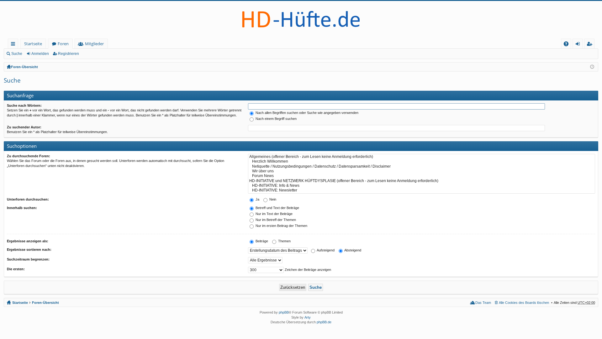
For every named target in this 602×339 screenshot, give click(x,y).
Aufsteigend (325, 250)
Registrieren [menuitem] (590, 45)
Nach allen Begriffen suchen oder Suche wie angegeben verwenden (306, 113)
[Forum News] (421, 176)
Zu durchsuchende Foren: (28, 156)
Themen (284, 241)
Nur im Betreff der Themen (275, 220)
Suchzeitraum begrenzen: (28, 259)
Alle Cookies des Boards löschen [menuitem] (524, 302)
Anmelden (40, 53)
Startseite (33, 43)
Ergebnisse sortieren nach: (29, 249)
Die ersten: (16, 269)
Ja (257, 199)
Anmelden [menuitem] (579, 45)
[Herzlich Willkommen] (421, 161)
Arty (307, 317)
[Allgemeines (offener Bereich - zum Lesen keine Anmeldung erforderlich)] (421, 156)
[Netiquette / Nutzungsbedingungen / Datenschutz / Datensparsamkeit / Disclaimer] (421, 166)
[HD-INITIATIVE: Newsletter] (421, 190)
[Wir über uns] (421, 171)
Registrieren (68, 53)
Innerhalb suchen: (22, 208)
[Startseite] (301, 20)
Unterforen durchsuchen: (28, 199)
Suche (16, 53)
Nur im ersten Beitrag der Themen (281, 226)
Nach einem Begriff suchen (276, 119)
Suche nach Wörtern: (24, 105)
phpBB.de (324, 322)
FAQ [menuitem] (568, 45)
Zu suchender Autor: (24, 127)
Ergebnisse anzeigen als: (27, 241)
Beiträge (261, 241)
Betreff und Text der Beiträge (277, 208)
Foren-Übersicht (24, 67)
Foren (63, 43)
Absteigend (352, 250)
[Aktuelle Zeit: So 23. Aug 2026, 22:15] (592, 67)
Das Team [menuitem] (483, 302)
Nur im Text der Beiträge (274, 214)
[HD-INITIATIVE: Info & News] (421, 185)
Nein (272, 199)
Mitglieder (94, 43)
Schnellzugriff (14, 45)
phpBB (284, 312)
